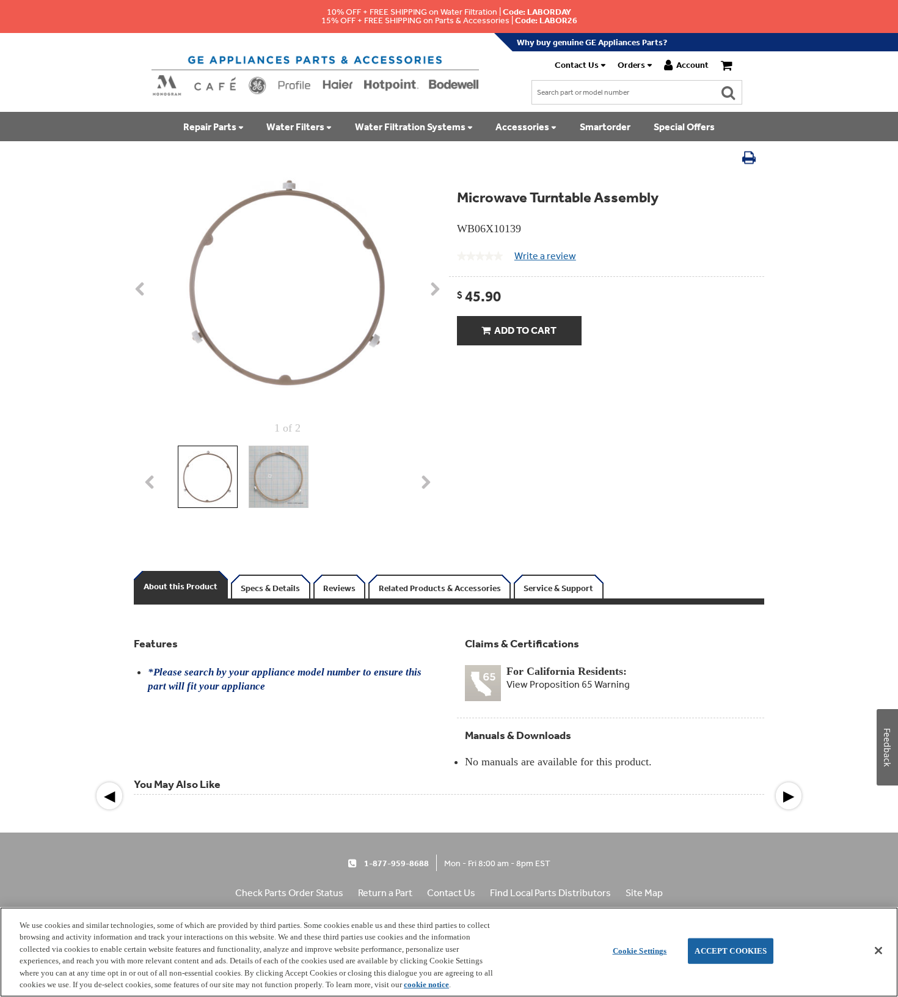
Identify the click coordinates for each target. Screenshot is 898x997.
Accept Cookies (731, 950)
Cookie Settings (640, 950)
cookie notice (426, 984)
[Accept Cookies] (878, 950)
